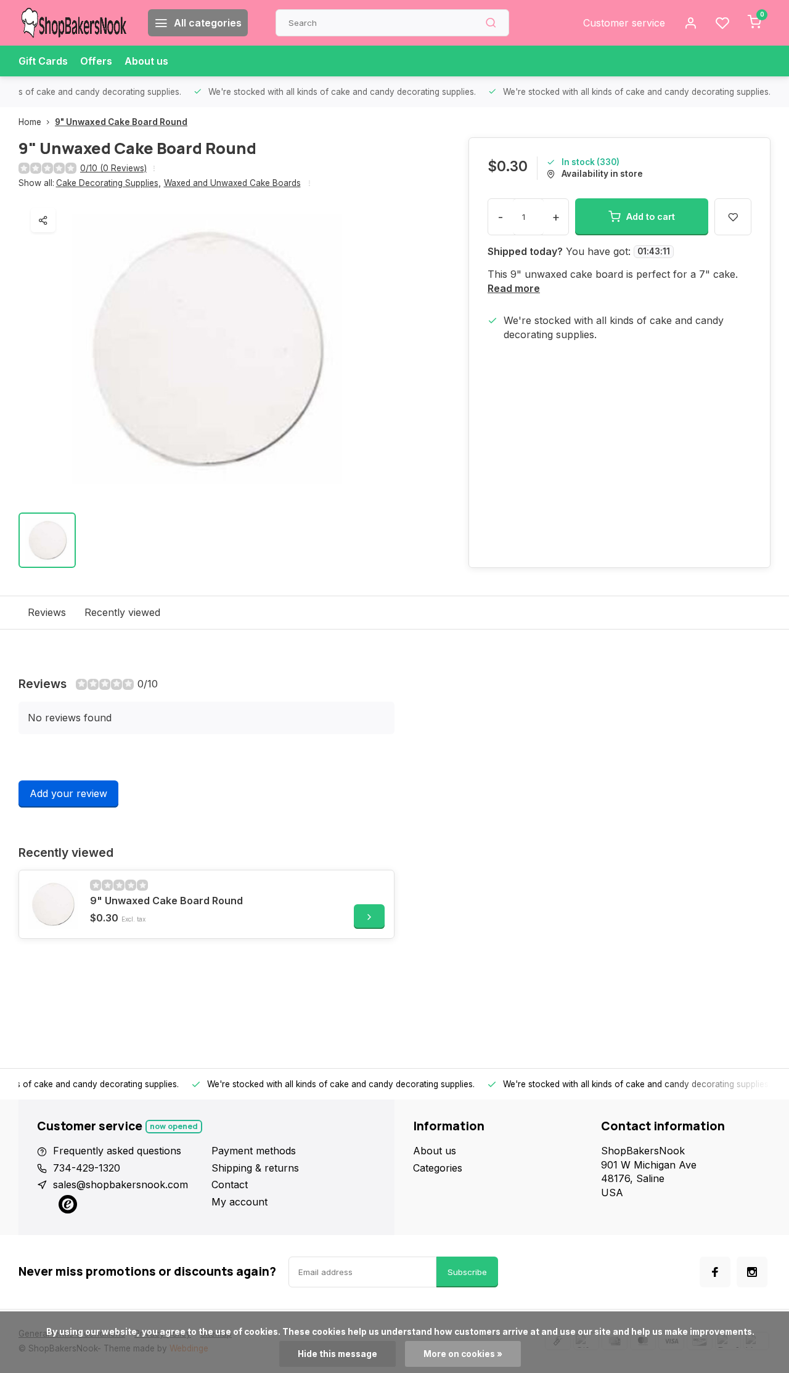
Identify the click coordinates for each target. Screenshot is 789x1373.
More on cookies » (462, 1354)
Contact (229, 1184)
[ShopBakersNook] (73, 22)
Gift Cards (43, 61)
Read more (514, 288)
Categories (437, 1168)
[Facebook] (715, 1272)
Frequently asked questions (117, 1150)
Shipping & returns (255, 1168)
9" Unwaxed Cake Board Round (121, 122)
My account (239, 1202)
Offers (96, 61)
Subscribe (467, 1272)
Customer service (624, 23)
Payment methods (253, 1150)
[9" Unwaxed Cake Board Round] (53, 904)
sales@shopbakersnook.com (120, 1184)
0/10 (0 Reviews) (113, 168)
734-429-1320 (86, 1168)
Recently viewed (122, 612)
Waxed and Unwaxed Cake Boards (232, 183)
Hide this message (337, 1354)
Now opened (174, 1126)
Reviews (47, 612)
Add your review (68, 793)
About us (146, 61)
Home (29, 122)
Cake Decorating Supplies (108, 183)
